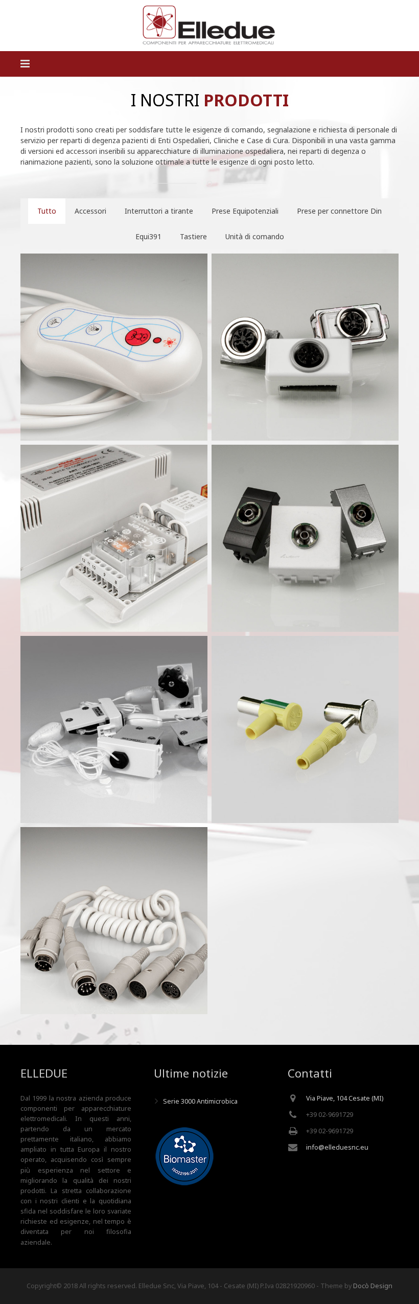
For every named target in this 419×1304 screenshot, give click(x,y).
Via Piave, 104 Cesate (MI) (344, 1098)
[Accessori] (113, 920)
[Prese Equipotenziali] (305, 538)
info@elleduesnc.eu (337, 1147)
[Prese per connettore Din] (305, 347)
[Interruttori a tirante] (113, 729)
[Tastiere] (113, 347)
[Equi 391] (305, 729)
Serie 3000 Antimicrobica (200, 1101)
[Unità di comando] (113, 538)
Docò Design (372, 1286)
